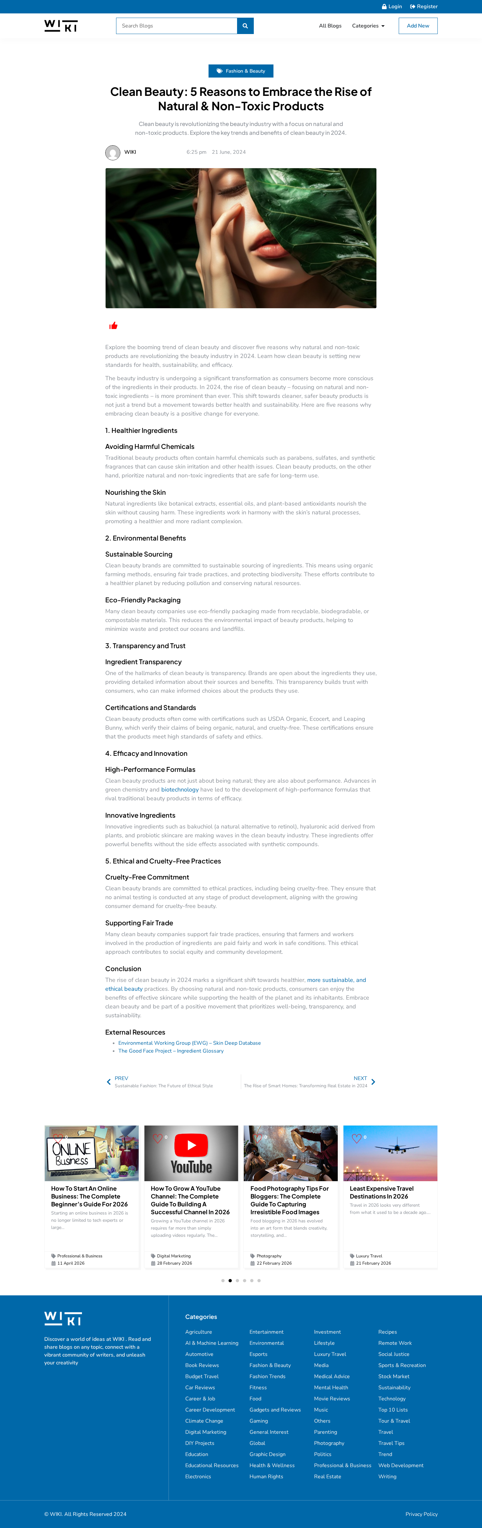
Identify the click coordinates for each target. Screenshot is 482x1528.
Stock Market (394, 1376)
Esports (259, 1354)
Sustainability (394, 1387)
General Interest (269, 1432)
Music (321, 1409)
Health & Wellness (272, 1465)
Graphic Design (268, 1454)
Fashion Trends (268, 1376)
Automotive (199, 1354)
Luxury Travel (369, 1256)
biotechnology (180, 789)
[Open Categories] (383, 25)
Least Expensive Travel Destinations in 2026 (382, 1192)
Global (257, 1443)
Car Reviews (200, 1387)
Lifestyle (324, 1343)
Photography (269, 1256)
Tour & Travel (394, 1421)
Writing (387, 1476)
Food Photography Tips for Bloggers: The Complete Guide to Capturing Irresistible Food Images (290, 1200)
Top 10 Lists (393, 1409)
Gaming (259, 1421)
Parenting (325, 1432)
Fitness (258, 1387)
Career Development (210, 1409)
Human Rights (266, 1476)
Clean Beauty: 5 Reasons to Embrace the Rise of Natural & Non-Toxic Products (241, 98)
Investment (327, 1332)
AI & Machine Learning (211, 1343)
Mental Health (331, 1387)
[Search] (245, 26)
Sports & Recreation (402, 1365)
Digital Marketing (174, 1256)
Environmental (267, 1343)
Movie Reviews (332, 1398)
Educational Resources (212, 1465)
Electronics (198, 1476)
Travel (385, 1432)
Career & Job (200, 1398)
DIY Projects (199, 1443)
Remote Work (395, 1343)
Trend (385, 1454)
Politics (322, 1454)
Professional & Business (79, 1256)
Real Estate (327, 1476)
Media (321, 1365)
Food (255, 1398)
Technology (392, 1398)
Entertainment (267, 1332)
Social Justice (394, 1354)
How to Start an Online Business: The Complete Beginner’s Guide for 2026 (89, 1196)
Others (322, 1421)
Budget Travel (202, 1376)
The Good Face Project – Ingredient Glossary (171, 1051)
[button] (223, 1280)
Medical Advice (332, 1376)
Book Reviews (202, 1365)
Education (196, 1454)
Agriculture (198, 1332)
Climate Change (204, 1421)
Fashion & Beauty (245, 71)
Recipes (387, 1332)
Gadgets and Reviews (275, 1409)
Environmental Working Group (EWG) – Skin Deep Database (189, 1043)
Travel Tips (391, 1443)
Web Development (401, 1465)
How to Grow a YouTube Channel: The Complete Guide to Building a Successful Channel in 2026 (190, 1200)
